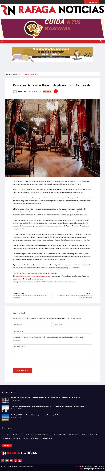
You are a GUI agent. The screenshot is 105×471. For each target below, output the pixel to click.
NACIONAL (62, 434)
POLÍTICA (93, 434)
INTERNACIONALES (41, 434)
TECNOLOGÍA (47, 438)
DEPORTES (17, 434)
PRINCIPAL (16, 438)
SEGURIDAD (35, 438)
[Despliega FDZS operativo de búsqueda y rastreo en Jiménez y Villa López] (5, 417)
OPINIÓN (84, 434)
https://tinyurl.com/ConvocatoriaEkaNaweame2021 (33, 276)
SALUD (25, 438)
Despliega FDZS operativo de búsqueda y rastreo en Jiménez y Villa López (36, 415)
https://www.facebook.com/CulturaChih (32, 282)
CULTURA (16, 74)
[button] (2, 42)
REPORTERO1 (22, 91)
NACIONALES (73, 434)
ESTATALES (28, 434)
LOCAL (53, 434)
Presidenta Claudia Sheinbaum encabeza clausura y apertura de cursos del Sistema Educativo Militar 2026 (47, 406)
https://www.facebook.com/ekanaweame (60, 282)
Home (8, 74)
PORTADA (6, 438)
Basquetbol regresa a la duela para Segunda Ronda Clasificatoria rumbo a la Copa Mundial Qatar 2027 (45, 397)
